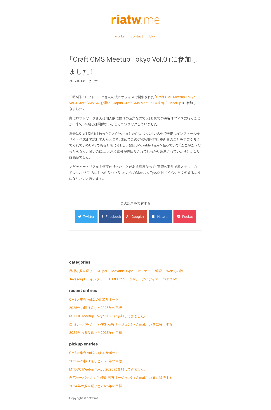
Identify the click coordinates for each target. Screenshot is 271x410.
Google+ (138, 216)
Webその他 (174, 270)
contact (137, 36)
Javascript (77, 278)
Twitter (88, 216)
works (120, 36)
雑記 (158, 270)
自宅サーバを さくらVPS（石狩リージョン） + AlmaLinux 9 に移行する (120, 324)
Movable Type (122, 270)
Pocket (187, 216)
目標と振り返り (80, 270)
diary (133, 278)
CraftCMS (170, 278)
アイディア (150, 278)
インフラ (96, 278)
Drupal (102, 270)
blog (152, 36)
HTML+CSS (116, 278)
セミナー (144, 270)
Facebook (113, 216)
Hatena (162, 216)
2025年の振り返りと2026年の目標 (95, 307)
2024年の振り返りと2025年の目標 (95, 332)
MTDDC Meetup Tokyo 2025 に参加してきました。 (108, 315)
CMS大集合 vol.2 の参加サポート (94, 299)
